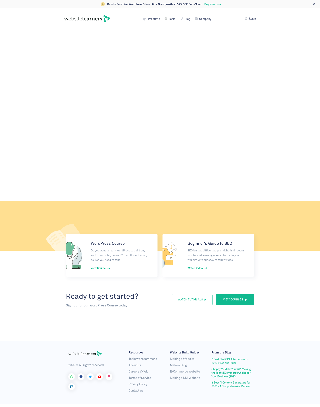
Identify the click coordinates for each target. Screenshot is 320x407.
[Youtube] (99, 376)
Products (154, 19)
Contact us (136, 390)
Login (252, 18)
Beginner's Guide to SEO (210, 244)
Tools (172, 19)
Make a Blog (178, 365)
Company (205, 19)
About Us (135, 365)
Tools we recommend (143, 358)
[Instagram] (109, 376)
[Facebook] (81, 376)
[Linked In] (71, 386)
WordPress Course (108, 244)
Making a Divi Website (185, 377)
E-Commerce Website (185, 371)
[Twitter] (90, 376)
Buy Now (209, 4)
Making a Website (182, 358)
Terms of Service (140, 377)
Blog (187, 19)
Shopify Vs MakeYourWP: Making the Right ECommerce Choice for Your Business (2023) (231, 373)
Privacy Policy (138, 384)
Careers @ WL (138, 371)
